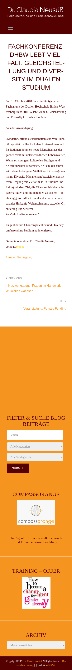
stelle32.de (50, 665)
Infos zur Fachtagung (18, 257)
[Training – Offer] (36, 593)
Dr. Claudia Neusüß (33, 661)
